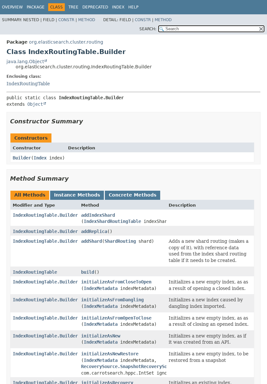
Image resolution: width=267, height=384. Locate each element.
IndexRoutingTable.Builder (45, 215)
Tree (73, 7)
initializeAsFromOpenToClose (116, 318)
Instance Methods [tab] (77, 195)
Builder (22, 157)
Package (36, 7)
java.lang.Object (25, 61)
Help (133, 7)
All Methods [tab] (29, 195)
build (87, 272)
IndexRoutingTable (28, 83)
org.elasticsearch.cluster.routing (66, 42)
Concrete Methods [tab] (132, 195)
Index (118, 7)
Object (35, 104)
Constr (66, 20)
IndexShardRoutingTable (112, 221)
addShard (91, 241)
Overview (12, 7)
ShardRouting (120, 241)
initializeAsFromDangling (112, 299)
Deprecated (95, 7)
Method (86, 20)
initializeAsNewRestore (109, 353)
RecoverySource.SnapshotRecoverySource (129, 366)
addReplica (94, 231)
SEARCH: (147, 29)
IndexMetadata (101, 288)
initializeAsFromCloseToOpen (116, 281)
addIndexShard (98, 215)
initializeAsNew (100, 335)
